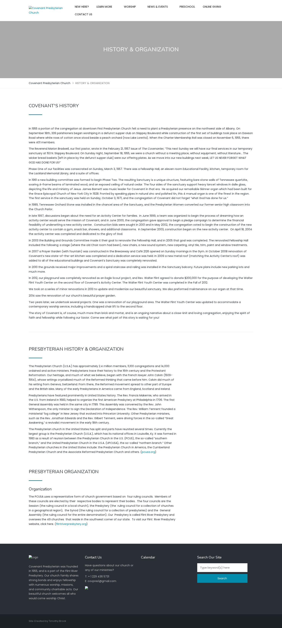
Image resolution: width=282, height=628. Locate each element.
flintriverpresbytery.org (71, 524)
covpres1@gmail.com (102, 581)
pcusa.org (148, 452)
